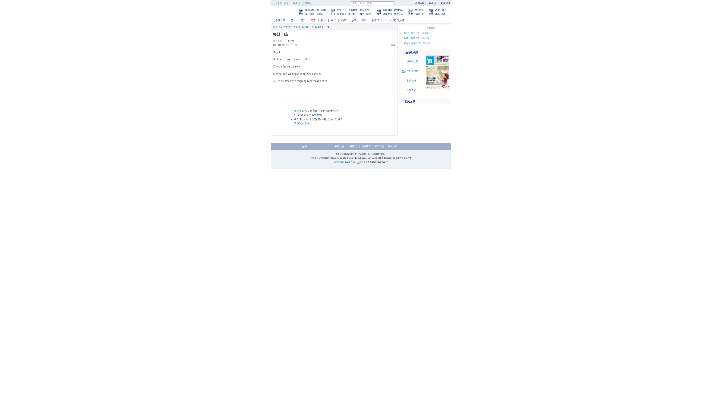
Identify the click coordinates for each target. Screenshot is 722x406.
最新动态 (387, 9)
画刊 (443, 14)
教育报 (375, 20)
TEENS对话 (366, 14)
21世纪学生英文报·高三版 (295, 26)
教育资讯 (379, 12)
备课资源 (387, 14)
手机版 (432, 3)
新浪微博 (411, 80)
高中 (437, 9)
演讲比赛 (410, 12)
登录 (286, 3)
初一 (323, 20)
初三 (343, 20)
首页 (275, 26)
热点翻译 (352, 9)
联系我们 (339, 146)
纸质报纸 (309, 9)
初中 (443, 9)
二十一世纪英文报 (394, 20)
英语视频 (364, 9)
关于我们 (379, 146)
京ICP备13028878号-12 (344, 162)
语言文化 (398, 14)
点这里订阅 (300, 110)
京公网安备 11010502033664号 (374, 162)
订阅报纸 (445, 3)
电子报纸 (321, 9)
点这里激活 (315, 115)
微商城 (320, 14)
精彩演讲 (419, 9)
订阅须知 (430, 28)
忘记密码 (306, 3)
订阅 (426, 38)
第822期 (316, 26)
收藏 (393, 45)
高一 (292, 20)
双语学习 (341, 9)
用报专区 (431, 12)
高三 (313, 20)
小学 (437, 14)
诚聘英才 (353, 146)
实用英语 (341, 14)
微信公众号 (412, 61)
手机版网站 (412, 71)
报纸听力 (352, 14)
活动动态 (419, 14)
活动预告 (398, 9)
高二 (303, 20)
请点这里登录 (302, 123)
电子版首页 (279, 20)
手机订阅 (309, 14)
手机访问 (392, 146)
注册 (295, 3)
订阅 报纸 (301, 12)
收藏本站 (419, 3)
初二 (333, 20)
